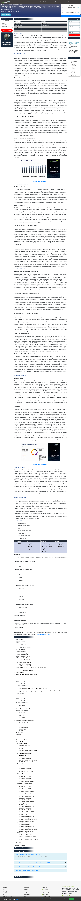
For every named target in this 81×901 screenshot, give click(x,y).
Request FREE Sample (6, 30)
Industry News (26, 892)
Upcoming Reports (6, 891)
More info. (18, 899)
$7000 (78, 12)
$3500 (78, 7)
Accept (71, 898)
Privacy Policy (46, 894)
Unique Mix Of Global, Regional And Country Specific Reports (75, 74)
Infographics (25, 889)
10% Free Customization (73, 65)
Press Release (5, 892)
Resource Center (68, 1)
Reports (4, 889)
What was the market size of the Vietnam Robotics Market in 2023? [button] (28, 854)
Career (44, 885)
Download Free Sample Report (40, 181)
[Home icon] (77, 1)
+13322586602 (70, 893)
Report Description (7, 20)
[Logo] (6, 1)
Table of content (6, 22)
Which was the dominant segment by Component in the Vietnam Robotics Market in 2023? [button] (32, 862)
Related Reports (6, 26)
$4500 (78, 10)
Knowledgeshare (26, 887)
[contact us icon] (74, 1)
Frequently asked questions (6, 24)
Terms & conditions (47, 892)
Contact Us (45, 889)
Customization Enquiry (6, 14)
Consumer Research (58, 1)
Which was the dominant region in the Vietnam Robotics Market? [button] (27, 866)
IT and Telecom (9, 4)
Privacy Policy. (42, 898)
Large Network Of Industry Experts (74, 68)
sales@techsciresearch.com (43, 634)
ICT (4, 4)
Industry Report (43, 1)
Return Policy (45, 891)
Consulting (50, 1)
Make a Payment (46, 896)
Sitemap (24, 896)
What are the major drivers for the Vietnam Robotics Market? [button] (26, 870)
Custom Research (6, 885)
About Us (45, 887)
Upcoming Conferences (7, 896)
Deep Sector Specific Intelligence (75, 70)
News (24, 885)
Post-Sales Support (74, 59)
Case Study (25, 891)
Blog (3, 894)
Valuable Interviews (26, 894)
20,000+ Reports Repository (74, 62)
